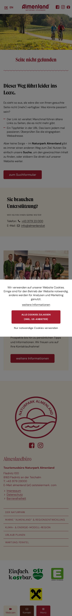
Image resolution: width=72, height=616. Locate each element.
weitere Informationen (36, 305)
